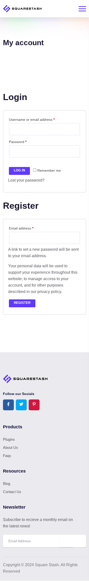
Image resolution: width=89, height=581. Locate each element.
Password (25, 142)
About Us (10, 447)
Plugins (9, 439)
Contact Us (12, 492)
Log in (19, 170)
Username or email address (39, 119)
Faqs (7, 456)
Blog (6, 483)
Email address (28, 228)
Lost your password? (26, 180)
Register (22, 303)
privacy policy (49, 292)
